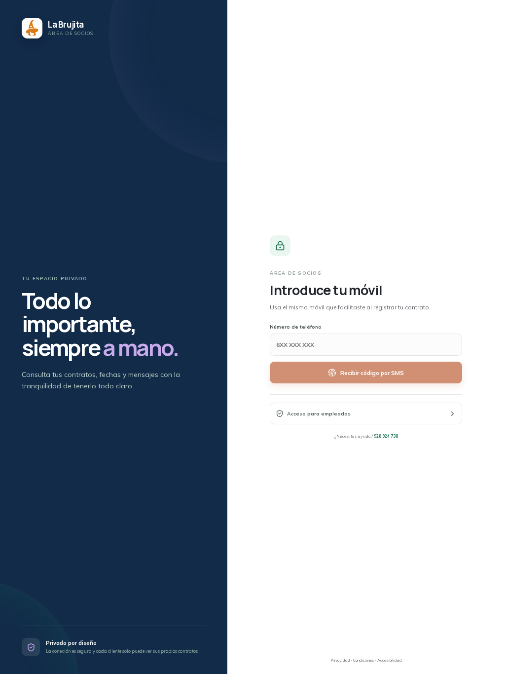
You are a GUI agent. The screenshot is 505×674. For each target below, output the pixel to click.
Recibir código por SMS (372, 372)
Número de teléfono (296, 327)
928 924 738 (386, 436)
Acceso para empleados (319, 414)
